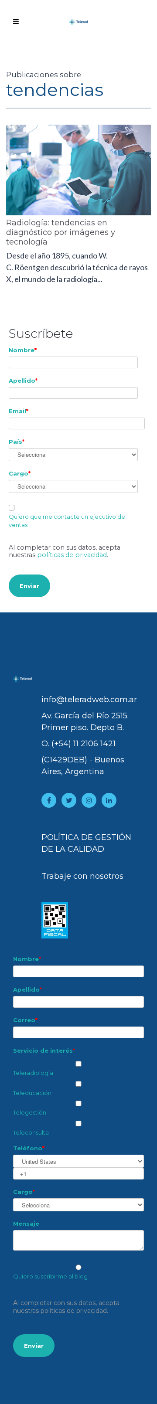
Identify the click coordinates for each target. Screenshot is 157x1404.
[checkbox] (78, 1096)
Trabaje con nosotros (82, 876)
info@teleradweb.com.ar (89, 699)
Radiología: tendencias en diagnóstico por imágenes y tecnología (60, 232)
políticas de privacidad (72, 555)
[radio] (78, 1272)
